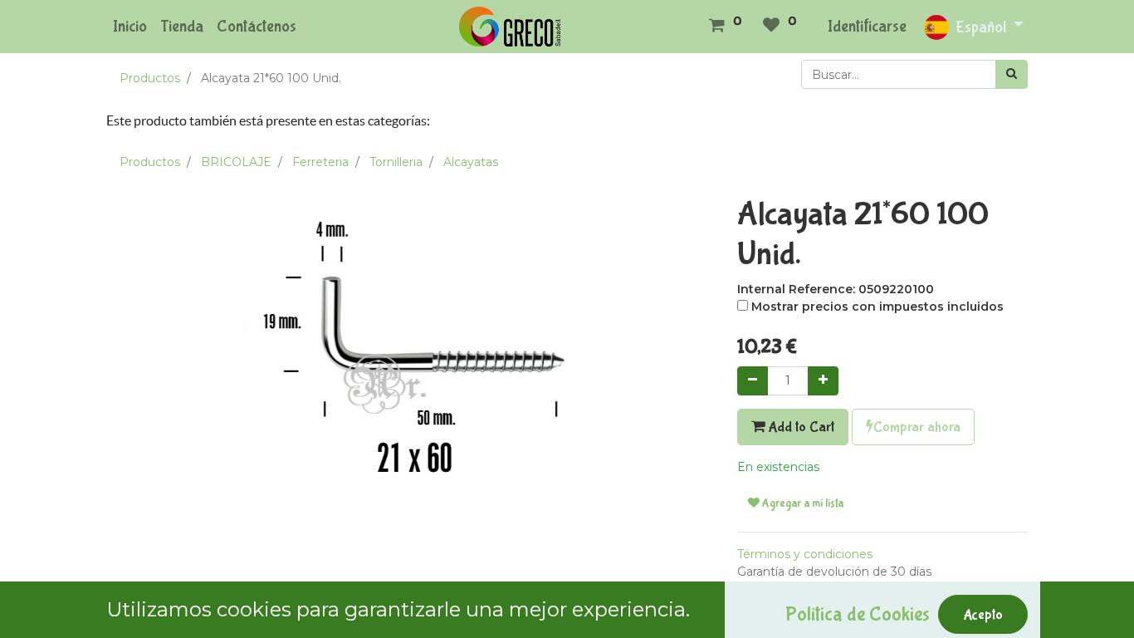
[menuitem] (130, 26)
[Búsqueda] (1011, 74)
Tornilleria (396, 162)
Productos (150, 78)
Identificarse (867, 26)
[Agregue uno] (823, 380)
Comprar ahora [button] (916, 427)
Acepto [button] (983, 614)
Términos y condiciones (804, 554)
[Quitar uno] (752, 380)
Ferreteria (320, 162)
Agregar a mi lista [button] (801, 503)
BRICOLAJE (236, 162)
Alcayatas (470, 162)
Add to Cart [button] (799, 427)
